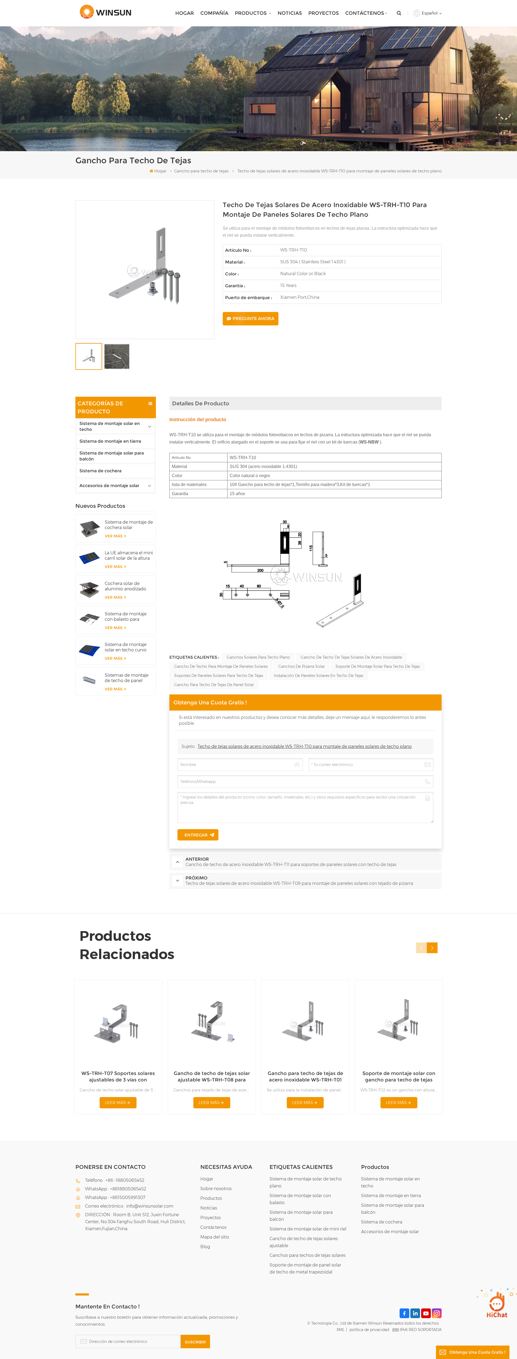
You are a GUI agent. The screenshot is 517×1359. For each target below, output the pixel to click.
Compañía (214, 13)
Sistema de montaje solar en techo (109, 426)
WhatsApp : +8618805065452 (115, 1188)
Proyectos (323, 13)
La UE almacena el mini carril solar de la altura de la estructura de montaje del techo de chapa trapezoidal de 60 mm (129, 555)
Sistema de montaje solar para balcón (111, 456)
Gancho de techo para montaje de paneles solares (221, 666)
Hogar (184, 13)
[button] (432, 947)
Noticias (290, 13)
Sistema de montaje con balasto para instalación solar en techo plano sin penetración (125, 616)
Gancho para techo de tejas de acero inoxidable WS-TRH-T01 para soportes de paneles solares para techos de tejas (305, 1076)
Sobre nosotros (216, 1188)
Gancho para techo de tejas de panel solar (214, 684)
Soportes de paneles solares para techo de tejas (218, 675)
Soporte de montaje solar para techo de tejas (378, 666)
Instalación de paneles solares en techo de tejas (318, 675)
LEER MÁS (115, 1102)
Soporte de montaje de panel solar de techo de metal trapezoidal (305, 1268)
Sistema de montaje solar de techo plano (306, 1182)
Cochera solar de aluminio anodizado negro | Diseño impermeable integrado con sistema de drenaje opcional (128, 586)
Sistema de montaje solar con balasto (300, 1199)
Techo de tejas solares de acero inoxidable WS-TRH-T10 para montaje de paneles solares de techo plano (305, 746)
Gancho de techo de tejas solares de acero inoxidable (351, 657)
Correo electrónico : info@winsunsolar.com (129, 1206)
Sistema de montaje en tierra (110, 441)
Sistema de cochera (100, 470)
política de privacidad (369, 1329)
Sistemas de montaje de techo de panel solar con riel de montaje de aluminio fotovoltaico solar (126, 678)
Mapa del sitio (214, 1237)
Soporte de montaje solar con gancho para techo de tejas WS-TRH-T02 (398, 1076)
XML (340, 1329)
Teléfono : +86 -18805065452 (114, 1180)
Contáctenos (364, 13)
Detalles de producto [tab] (200, 403)
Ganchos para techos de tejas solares (307, 1255)
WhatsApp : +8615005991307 (115, 1197)
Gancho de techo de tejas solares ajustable (304, 1242)
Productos (251, 13)
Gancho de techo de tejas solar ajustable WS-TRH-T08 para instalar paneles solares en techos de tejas (212, 1076)
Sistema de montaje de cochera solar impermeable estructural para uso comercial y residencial (129, 525)
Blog (205, 1246)
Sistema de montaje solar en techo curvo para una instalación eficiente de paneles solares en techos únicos (125, 647)
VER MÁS (114, 536)
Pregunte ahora (253, 318)
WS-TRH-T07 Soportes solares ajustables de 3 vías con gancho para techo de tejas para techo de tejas (118, 1076)
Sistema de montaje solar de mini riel (308, 1229)
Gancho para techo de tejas (201, 170)
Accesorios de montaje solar (109, 485)
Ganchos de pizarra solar (301, 666)
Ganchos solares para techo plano (258, 657)
